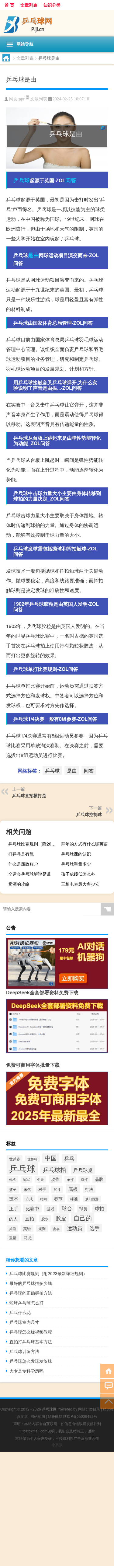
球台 (67, 1208)
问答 (70, 180)
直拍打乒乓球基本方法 (30, 1341)
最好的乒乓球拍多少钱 (30, 1283)
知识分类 (51, 5)
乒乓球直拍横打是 (29, 795)
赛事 (56, 1228)
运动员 (74, 1228)
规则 (42, 1228)
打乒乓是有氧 (21, 854)
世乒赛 (14, 1158)
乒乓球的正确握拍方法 (30, 1293)
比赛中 (32, 1208)
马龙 (28, 1237)
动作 (55, 1179)
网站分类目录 (89, 1408)
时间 (43, 1198)
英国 (12, 1228)
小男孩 (57, 1444)
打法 (89, 1189)
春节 (58, 1198)
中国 (51, 1157)
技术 (13, 1198)
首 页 (9, 5)
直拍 (29, 1218)
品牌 (99, 1179)
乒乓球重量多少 (76, 864)
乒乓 (69, 1158)
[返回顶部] (107, 1401)
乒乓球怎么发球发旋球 (30, 1361)
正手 (13, 1208)
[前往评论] (107, 1386)
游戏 (50, 1209)
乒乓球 (21, 180)
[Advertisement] (57, 1509)
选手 (94, 1228)
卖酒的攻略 (18, 884)
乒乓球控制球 (89, 814)
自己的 (83, 1217)
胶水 (45, 1218)
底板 (73, 1188)
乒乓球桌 (83, 1170)
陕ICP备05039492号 (80, 1416)
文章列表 (28, 5)
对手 (42, 1189)
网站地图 (37, 1416)
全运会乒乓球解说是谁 (29, 874)
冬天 (40, 1179)
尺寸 (57, 1189)
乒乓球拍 (54, 1170)
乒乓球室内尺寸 (24, 1322)
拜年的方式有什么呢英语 (84, 844)
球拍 (99, 1208)
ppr (22, 99)
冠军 (26, 1179)
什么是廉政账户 (23, 864)
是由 (33, 255)
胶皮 (61, 1218)
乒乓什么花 (20, 1312)
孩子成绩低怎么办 (78, 874)
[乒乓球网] (57, 23)
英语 (27, 1228)
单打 (70, 1179)
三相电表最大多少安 (80, 884)
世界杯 (32, 1158)
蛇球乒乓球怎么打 (26, 1302)
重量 (12, 1237)
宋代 (27, 1189)
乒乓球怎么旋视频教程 (30, 1332)
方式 (29, 1199)
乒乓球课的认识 (76, 854)
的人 (13, 1218)
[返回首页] (107, 1370)
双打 (84, 1179)
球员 (83, 1209)
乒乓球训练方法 (24, 1351)
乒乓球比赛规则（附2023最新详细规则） (34, 844)
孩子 (12, 1189)
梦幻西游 (91, 1199)
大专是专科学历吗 (26, 1371)
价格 (12, 1179)
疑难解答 (55, 1416)
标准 (74, 1199)
